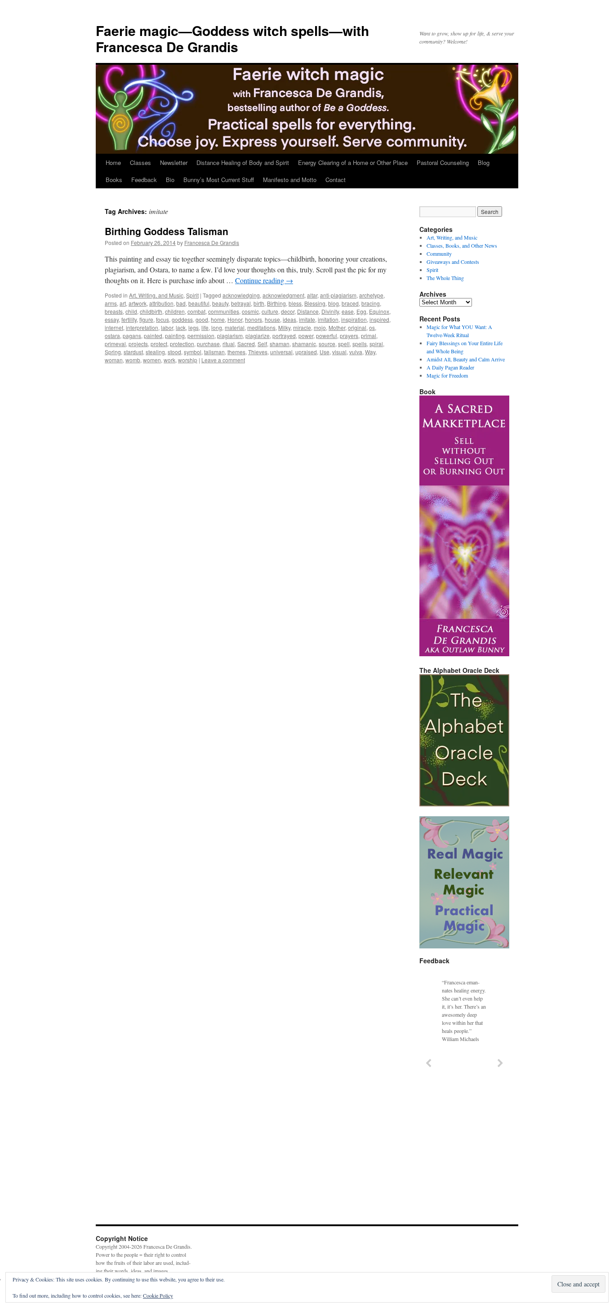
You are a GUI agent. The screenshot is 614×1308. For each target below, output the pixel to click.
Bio (170, 179)
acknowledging (241, 295)
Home (113, 162)
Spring (113, 352)
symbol (192, 352)
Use (324, 352)
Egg (361, 311)
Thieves (257, 352)
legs (193, 327)
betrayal (241, 303)
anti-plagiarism (338, 295)
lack (181, 327)
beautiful (198, 303)
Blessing (314, 303)
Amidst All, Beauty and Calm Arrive (466, 359)
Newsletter (173, 162)
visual (339, 352)
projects (138, 343)
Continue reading (264, 280)
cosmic (250, 311)
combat (196, 311)
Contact (335, 179)
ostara (112, 335)
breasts (114, 311)
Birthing (276, 303)
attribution (161, 303)
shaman (279, 343)
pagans (132, 335)
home (218, 319)
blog (333, 303)
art (123, 303)
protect (159, 343)
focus (162, 319)
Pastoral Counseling (443, 162)
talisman (214, 352)
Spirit (192, 295)
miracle (302, 327)
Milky (284, 327)
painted (153, 335)
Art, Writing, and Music (156, 295)
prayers (349, 335)
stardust (133, 352)
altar (312, 295)
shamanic (304, 343)
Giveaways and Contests (453, 261)
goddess (182, 319)
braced (350, 303)
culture (270, 311)
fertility (129, 319)
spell (344, 343)
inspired (379, 319)
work (169, 360)
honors (253, 319)
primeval (115, 343)
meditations (261, 327)
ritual (228, 343)
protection (182, 343)
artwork (138, 303)
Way (370, 352)
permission (200, 335)
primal (368, 335)
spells (359, 343)
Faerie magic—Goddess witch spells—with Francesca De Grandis (232, 38)
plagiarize (257, 335)
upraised (306, 352)
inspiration (354, 319)
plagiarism (230, 335)
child (131, 311)
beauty (220, 303)
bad (181, 303)
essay (112, 319)
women (152, 360)
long (216, 327)
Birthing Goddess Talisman (166, 231)
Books (114, 179)
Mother (337, 327)
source (327, 343)
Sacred (246, 343)
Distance (308, 311)
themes (236, 352)
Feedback (144, 179)
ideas (289, 319)
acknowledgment (283, 295)
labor (167, 327)
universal (281, 352)
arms (111, 303)
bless (295, 303)
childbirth (151, 311)
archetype (371, 295)
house (272, 319)
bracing (370, 303)
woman (114, 360)
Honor (234, 319)
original (357, 327)
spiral (376, 343)
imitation (328, 319)
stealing (155, 352)
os (372, 327)
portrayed (284, 335)
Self (262, 343)
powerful (326, 335)
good (202, 319)
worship (187, 360)
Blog (483, 162)
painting (175, 335)
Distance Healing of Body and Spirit (242, 162)
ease (348, 311)
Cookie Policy (158, 1295)
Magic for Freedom (447, 375)
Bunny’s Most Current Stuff (218, 179)
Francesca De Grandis (211, 242)
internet (114, 327)
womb (132, 360)
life (205, 327)
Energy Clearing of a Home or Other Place (353, 162)
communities (223, 311)
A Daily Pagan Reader (450, 367)
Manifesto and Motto (289, 179)
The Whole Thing (445, 277)
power (305, 335)
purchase (208, 343)
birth (259, 303)
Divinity (330, 311)
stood (174, 352)
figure (146, 319)
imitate (307, 319)
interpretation (142, 327)
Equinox (379, 311)
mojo (320, 327)
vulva (355, 352)
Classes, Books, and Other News (462, 245)
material (235, 327)
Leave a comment (223, 360)
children (175, 311)
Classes (140, 162)
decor (287, 311)
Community (439, 253)
